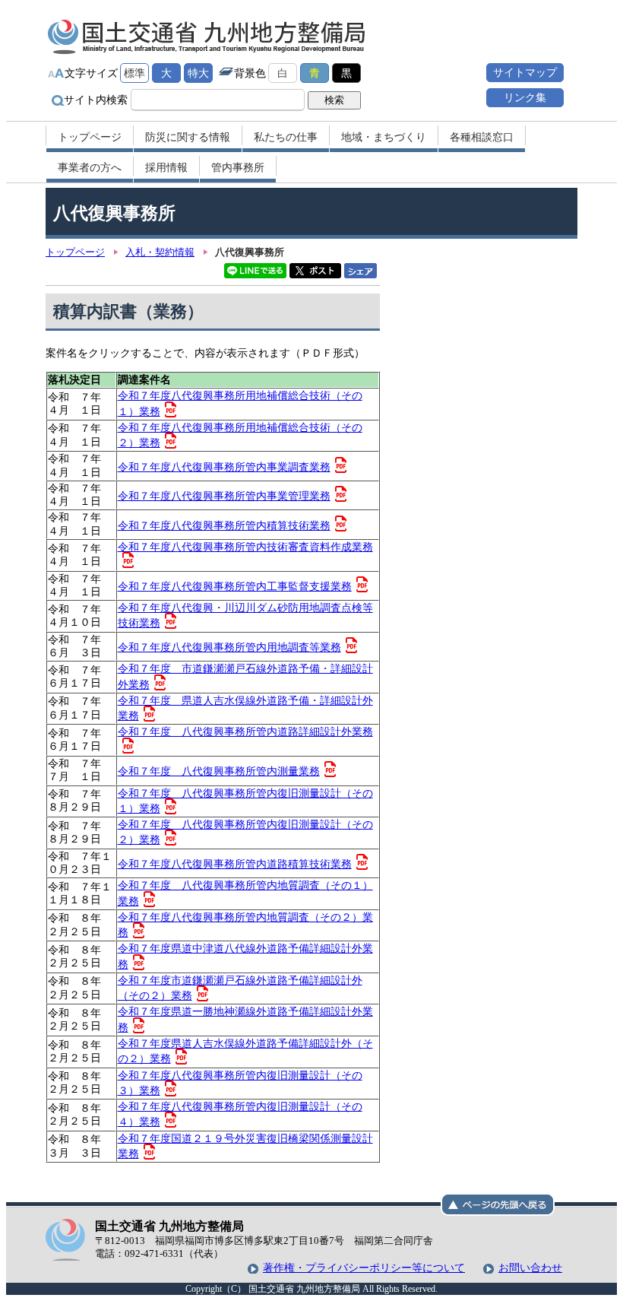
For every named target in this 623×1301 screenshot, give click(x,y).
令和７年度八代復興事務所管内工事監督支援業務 (235, 586)
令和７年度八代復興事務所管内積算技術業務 (224, 525)
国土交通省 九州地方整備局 (207, 36)
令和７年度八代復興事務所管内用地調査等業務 (229, 647)
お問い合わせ (530, 1267)
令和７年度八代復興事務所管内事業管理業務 (224, 496)
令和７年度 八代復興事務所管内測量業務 (219, 771)
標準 (134, 73)
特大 (198, 73)
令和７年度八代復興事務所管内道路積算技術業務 (235, 864)
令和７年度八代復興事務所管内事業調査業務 (224, 467)
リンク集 (525, 97)
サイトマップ (525, 72)
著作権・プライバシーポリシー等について (364, 1267)
